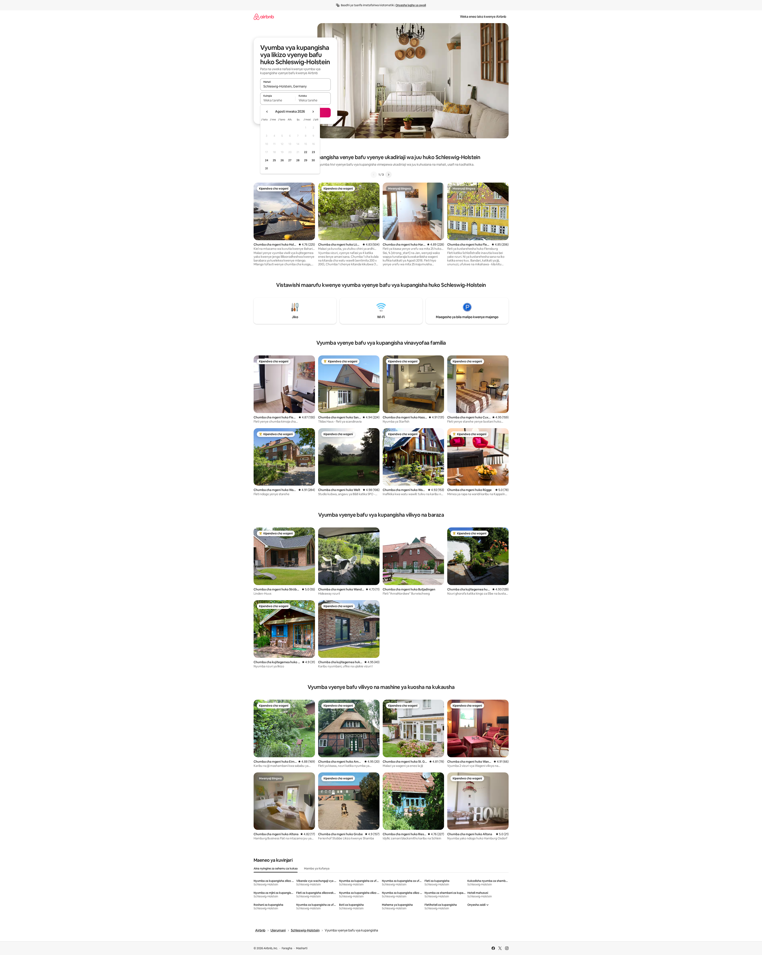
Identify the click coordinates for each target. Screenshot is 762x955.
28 (297, 160)
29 (305, 160)
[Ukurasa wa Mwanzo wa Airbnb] (264, 16)
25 (274, 160)
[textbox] (277, 100)
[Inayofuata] (388, 174)
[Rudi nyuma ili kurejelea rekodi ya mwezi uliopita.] (267, 111)
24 (266, 160)
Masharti (301, 948)
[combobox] (295, 86)
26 (282, 160)
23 (313, 152)
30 (313, 160)
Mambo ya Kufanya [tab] (317, 868)
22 (305, 152)
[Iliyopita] (374, 174)
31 (266, 168)
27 (289, 160)
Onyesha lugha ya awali (410, 5)
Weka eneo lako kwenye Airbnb (483, 17)
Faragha (287, 948)
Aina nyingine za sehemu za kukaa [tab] (276, 868)
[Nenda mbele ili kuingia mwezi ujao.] (313, 111)
